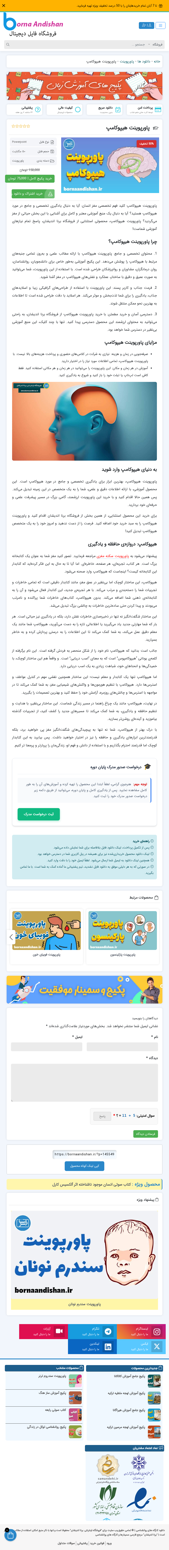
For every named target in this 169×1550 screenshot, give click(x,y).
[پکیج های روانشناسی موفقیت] (84, 990)
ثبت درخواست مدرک (39, 814)
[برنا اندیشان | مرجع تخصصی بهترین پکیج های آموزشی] (33, 25)
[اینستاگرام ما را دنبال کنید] (157, 1331)
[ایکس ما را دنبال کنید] (157, 1346)
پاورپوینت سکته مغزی (113, 556)
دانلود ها (144, 61)
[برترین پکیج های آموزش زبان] (84, 86)
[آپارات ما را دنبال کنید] (59, 1331)
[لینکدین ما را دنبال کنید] (108, 1347)
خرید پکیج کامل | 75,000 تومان (30, 178)
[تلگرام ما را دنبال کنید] (108, 1331)
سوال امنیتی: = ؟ (133, 1115)
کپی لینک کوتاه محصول (84, 1165)
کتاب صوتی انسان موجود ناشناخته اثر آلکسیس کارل (91, 1185)
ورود (109, 1543)
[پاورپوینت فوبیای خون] (46, 930)
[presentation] (11, 937)
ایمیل (77, 1037)
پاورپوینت (127, 61)
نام (154, 1037)
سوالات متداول (66, 1543)
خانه (157, 61)
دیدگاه (152, 1058)
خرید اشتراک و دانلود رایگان (27, 193)
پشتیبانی (82, 1543)
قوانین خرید (97, 1543)
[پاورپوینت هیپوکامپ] (110, 165)
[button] (3, 5)
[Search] (8, 44)
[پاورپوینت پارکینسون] (122, 930)
